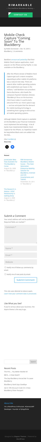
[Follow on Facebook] (14, 24)
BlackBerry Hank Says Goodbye (15, 384)
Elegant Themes (20, 436)
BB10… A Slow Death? (12, 375)
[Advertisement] (20, 334)
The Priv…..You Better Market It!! (16, 372)
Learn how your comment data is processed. (20, 294)
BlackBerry (8, 51)
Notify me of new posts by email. (19, 274)
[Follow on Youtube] (27, 24)
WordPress (20, 439)
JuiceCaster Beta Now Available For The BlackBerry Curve (10, 162)
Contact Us (20, 15)
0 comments (18, 51)
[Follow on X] (18, 24)
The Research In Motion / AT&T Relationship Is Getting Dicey (10, 192)
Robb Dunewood (12, 49)
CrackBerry (11, 139)
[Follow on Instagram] (22, 24)
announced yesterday (19, 59)
